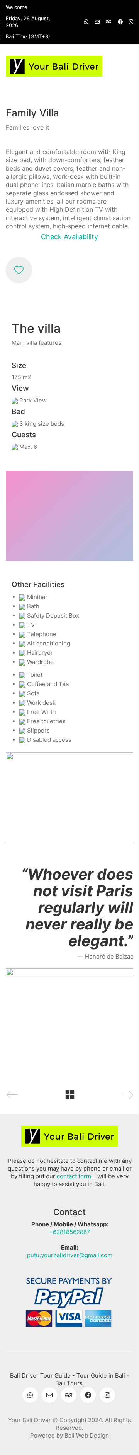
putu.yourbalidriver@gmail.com (69, 1255)
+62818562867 (69, 1232)
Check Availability (69, 237)
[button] (128, 66)
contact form (74, 1176)
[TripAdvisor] (68, 1395)
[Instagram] (107, 1395)
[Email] (49, 1395)
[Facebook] (88, 1395)
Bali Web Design (86, 1435)
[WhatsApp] (30, 1395)
